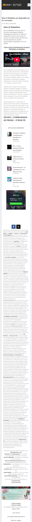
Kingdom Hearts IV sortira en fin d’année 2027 (18, 159)
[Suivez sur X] (18, 227)
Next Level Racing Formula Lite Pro (15, 460)
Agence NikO (16, 509)
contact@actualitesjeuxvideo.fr (16, 516)
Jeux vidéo (13, 23)
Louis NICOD (16, 513)
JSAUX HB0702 (7, 472)
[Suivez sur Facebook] (14, 227)
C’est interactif (16, 482)
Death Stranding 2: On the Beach (12, 355)
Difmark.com (8, 469)
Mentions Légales (16, 520)
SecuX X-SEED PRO (9, 457)
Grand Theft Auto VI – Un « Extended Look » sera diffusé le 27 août (19, 169)
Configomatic (7, 464)
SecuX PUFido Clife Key (10, 476)
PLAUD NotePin (16, 481)
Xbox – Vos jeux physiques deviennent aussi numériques (18, 148)
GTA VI (18, 246)
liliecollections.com (16, 452)
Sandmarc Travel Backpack (12, 454)
